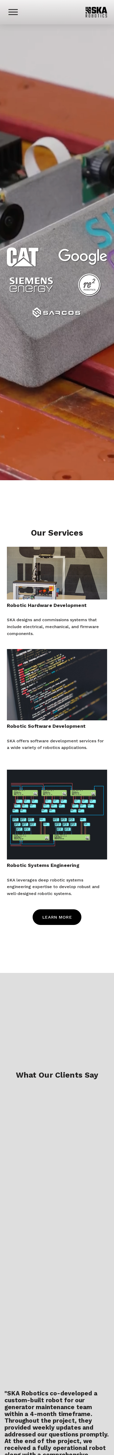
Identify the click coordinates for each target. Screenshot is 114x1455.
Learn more (57, 917)
